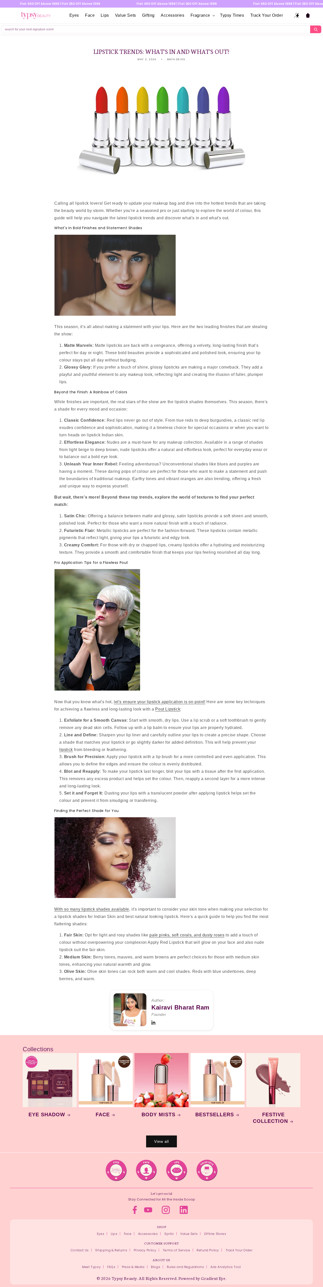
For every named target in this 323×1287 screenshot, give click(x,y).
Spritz (169, 1234)
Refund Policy (208, 1250)
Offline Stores (215, 1234)
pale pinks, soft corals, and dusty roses (186, 935)
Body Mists (158, 1114)
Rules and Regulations (185, 1267)
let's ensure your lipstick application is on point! (159, 702)
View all (161, 1141)
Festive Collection (270, 1118)
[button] (202, 15)
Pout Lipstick (167, 709)
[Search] (315, 29)
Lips (114, 1234)
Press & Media (133, 1267)
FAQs (111, 1267)
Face (103, 1114)
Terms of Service (176, 1250)
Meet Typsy (91, 1267)
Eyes (100, 1234)
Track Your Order (239, 1250)
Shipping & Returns (111, 1250)
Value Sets (189, 1234)
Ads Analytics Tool (225, 1267)
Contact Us (80, 1250)
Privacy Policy (145, 1250)
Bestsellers (214, 1114)
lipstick (66, 749)
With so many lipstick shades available (91, 909)
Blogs (155, 1267)
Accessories (148, 1234)
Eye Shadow (47, 1114)
